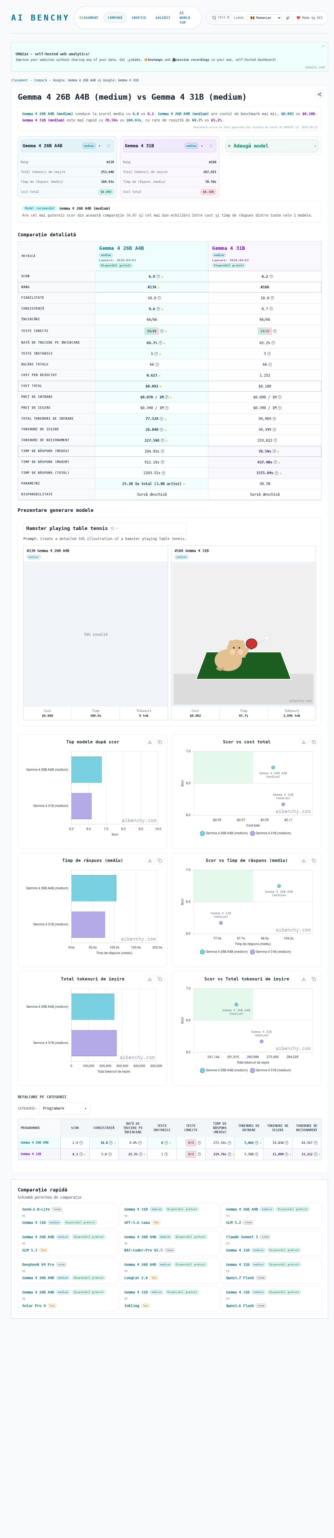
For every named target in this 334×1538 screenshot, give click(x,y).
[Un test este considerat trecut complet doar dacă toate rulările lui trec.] (162, 331)
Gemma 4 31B (31, 1154)
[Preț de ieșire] (167, 408)
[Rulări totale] (157, 364)
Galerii (163, 18)
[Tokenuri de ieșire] (161, 430)
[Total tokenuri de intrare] (161, 419)
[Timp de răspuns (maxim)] (162, 462)
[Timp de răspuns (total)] (163, 473)
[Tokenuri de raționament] (162, 440)
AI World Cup (185, 17)
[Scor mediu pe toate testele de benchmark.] (158, 276)
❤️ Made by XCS (309, 18)
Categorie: (27, 1108)
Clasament (89, 18)
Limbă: (239, 18)
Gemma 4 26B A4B (35, 1142)
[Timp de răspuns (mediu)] (162, 451)
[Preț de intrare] (167, 397)
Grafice (139, 18)
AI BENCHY (40, 17)
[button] (108, 145)
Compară (115, 18)
